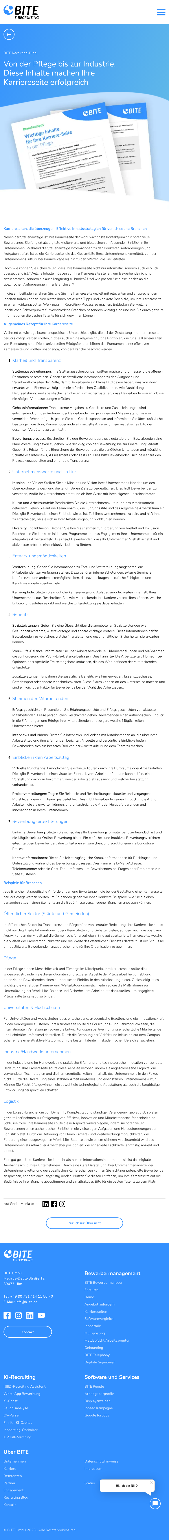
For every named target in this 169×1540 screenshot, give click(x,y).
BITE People (94, 1386)
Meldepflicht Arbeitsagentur (107, 1340)
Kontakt (28, 1332)
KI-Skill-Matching (17, 1437)
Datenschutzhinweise (101, 1461)
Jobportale (92, 1326)
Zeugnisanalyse (16, 1408)
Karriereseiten (95, 1311)
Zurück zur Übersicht (84, 1223)
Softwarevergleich (99, 1318)
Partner (9, 1483)
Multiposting (94, 1333)
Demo (89, 1297)
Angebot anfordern (99, 1304)
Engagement (14, 1490)
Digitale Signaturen (99, 1362)
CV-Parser (12, 1415)
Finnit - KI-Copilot (18, 1422)
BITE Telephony (97, 1355)
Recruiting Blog (16, 1497)
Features (91, 1289)
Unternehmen (15, 1461)
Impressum (93, 1468)
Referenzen (13, 1476)
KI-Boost (11, 1401)
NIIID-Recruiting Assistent (25, 1386)
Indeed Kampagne (98, 1408)
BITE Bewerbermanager (103, 1282)
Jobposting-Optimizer (21, 1429)
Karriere (10, 1468)
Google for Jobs (96, 1415)
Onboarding (93, 1347)
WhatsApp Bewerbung (22, 1393)
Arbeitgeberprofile (99, 1393)
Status (89, 1483)
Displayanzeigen (97, 1401)
